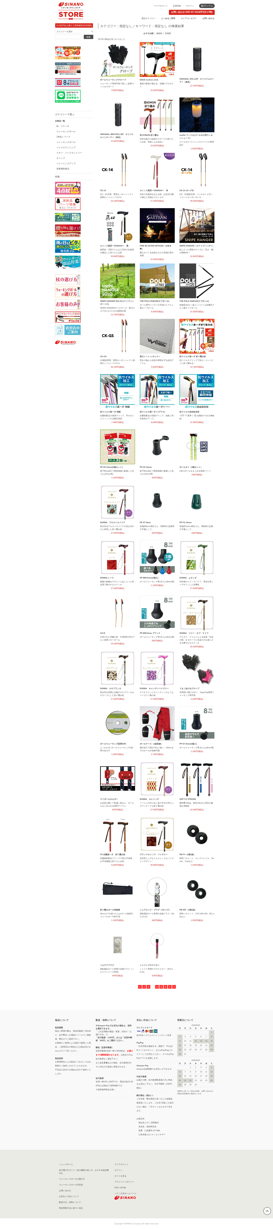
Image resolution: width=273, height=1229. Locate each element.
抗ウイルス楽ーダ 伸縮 (110, 412)
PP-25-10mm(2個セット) (111, 467)
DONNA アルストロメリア (112, 522)
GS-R (102, 633)
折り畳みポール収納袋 (110, 910)
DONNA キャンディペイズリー (154, 688)
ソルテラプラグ (107, 965)
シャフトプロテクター (150, 965)
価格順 (159, 33)
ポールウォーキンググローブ (113, 80)
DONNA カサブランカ (110, 688)
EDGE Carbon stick (149, 80)
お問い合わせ (208, 18)
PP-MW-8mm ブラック (150, 633)
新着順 (168, 33)
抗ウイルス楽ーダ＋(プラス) (152, 412)
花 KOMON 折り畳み (149, 135)
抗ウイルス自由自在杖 (189, 412)
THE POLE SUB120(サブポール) (194, 301)
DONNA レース (107, 578)
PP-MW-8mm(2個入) (149, 578)
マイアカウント (161, 6)
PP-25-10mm (146, 467)
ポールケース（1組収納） (151, 744)
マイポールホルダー (109, 799)
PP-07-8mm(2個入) (188, 744)
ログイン (190, 6)
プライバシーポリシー (124, 1182)
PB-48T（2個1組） (188, 910)
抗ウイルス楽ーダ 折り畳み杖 (192, 356)
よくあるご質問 (168, 18)
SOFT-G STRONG (187, 799)
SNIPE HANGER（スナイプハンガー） (196, 246)
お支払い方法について (69, 1196)
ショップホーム (66, 1164)
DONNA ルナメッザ (149, 799)
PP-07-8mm (145, 522)
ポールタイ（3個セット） (190, 467)
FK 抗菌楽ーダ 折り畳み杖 (112, 854)
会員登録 (177, 6)
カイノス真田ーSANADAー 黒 (114, 246)
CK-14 (103, 190)
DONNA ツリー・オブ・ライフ (193, 633)
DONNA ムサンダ (188, 578)
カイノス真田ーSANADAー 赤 (154, 190)
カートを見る (120, 1176)
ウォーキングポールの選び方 (72, 1179)
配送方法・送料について (70, 1202)
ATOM (123, 1187)
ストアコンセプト (189, 18)
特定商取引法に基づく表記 (71, 1208)
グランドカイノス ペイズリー (154, 854)
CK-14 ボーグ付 (186, 190)
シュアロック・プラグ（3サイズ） (155, 910)
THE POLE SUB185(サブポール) (154, 301)
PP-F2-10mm (185, 522)
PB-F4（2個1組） (187, 854)
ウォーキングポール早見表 (71, 1185)
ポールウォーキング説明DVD (113, 744)
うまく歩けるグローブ (189, 688)
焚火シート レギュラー (150, 356)
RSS (116, 1187)
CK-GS (103, 356)
